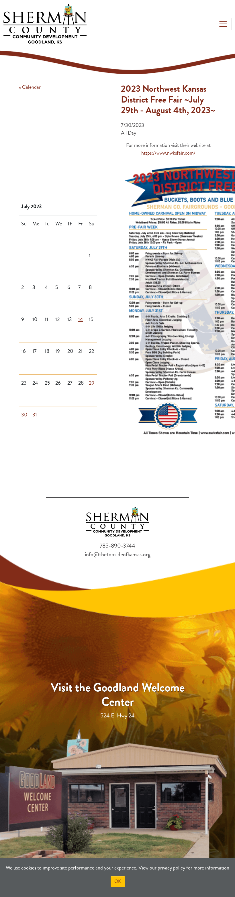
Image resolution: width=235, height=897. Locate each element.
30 (24, 414)
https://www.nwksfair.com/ (168, 153)
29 (91, 383)
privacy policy (171, 868)
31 (34, 414)
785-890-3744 (117, 546)
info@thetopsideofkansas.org (117, 554)
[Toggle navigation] (223, 24)
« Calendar (30, 87)
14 (80, 319)
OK (117, 881)
